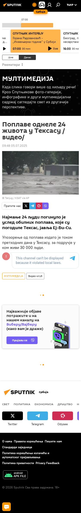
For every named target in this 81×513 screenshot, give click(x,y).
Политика (22, 404)
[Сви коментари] (6, 506)
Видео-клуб (35, 276)
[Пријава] (49, 4)
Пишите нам (53, 441)
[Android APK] (15, 475)
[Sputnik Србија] (13, 6)
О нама (7, 441)
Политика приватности (18, 463)
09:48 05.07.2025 (14, 146)
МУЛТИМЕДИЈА (13, 276)
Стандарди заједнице (17, 447)
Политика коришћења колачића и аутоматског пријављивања (25, 455)
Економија (44, 404)
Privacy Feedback (47, 463)
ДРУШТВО (65, 404)
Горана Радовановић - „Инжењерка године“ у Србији (34, 40)
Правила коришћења (28, 441)
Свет (5, 404)
